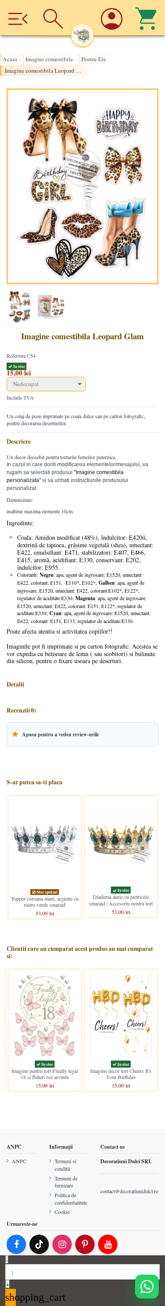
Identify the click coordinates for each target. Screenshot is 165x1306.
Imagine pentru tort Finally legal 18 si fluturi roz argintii (44, 1073)
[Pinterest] (85, 1244)
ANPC (19, 1161)
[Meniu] (18, 17)
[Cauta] (53, 17)
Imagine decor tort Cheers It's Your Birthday (120, 1073)
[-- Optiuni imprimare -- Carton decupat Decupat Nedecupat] (82, 384)
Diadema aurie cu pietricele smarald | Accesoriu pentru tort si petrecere (121, 903)
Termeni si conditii (65, 1165)
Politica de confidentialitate (71, 1198)
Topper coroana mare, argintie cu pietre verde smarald (45, 901)
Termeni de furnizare (66, 1182)
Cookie (62, 1212)
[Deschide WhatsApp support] (147, 1287)
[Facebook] (16, 1244)
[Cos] (147, 17)
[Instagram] (62, 1244)
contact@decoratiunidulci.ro (129, 1191)
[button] (82, 734)
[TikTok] (39, 1244)
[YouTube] (107, 1244)
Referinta (16, 355)
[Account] (112, 17)
